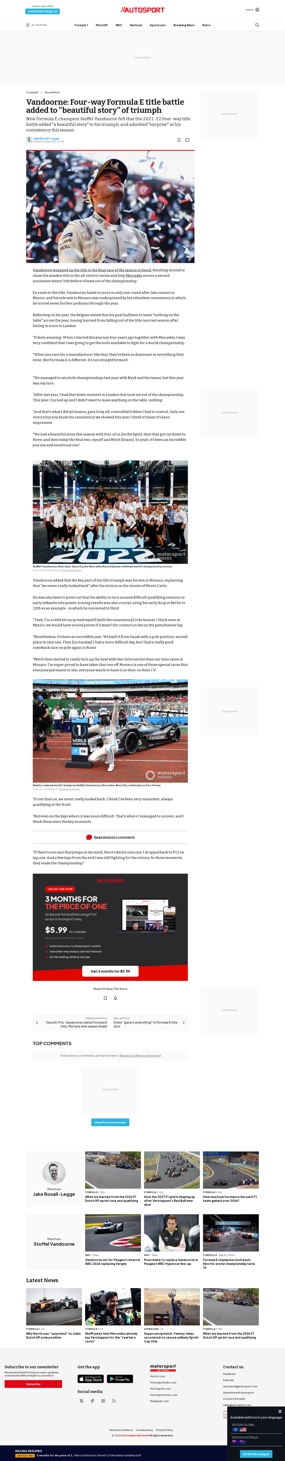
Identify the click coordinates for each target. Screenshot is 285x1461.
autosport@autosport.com (240, 1386)
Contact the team (234, 1398)
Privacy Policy (164, 1430)
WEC (119, 25)
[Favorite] (179, 140)
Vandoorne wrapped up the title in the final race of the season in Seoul (92, 270)
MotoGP (102, 25)
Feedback (229, 1373)
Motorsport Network (135, 1435)
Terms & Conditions (121, 1430)
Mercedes (134, 276)
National (136, 25)
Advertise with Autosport (238, 1392)
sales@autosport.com (237, 1404)
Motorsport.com (160, 1388)
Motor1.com (157, 1376)
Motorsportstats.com (163, 1394)
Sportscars (158, 25)
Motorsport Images (70, 570)
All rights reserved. (161, 1435)
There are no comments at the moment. (110, 1055)
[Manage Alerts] (115, 998)
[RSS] (114, 1401)
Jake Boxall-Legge (46, 138)
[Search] (257, 25)
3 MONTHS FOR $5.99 (42, 11)
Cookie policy (144, 1430)
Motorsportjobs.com (163, 1382)
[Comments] (188, 140)
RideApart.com (159, 1401)
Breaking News (184, 25)
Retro (206, 25)
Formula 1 (81, 25)
